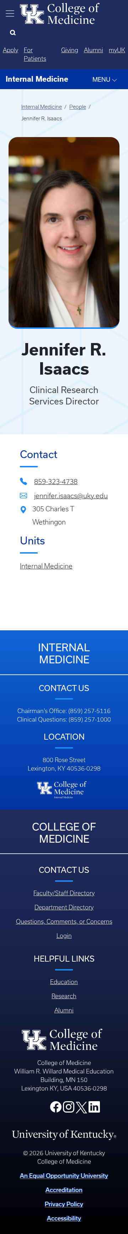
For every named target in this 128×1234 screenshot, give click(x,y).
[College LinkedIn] (94, 1109)
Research (64, 996)
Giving (69, 50)
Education (64, 982)
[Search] (14, 33)
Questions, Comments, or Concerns (64, 921)
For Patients (35, 54)
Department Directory (64, 907)
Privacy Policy (64, 1204)
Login (64, 936)
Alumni (93, 50)
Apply (10, 50)
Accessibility (64, 1218)
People (77, 107)
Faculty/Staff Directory (64, 893)
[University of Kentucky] (64, 1134)
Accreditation (64, 1189)
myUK (117, 50)
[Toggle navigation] (10, 13)
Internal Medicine (41, 107)
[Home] (60, 13)
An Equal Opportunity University (64, 1175)
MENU (102, 79)
